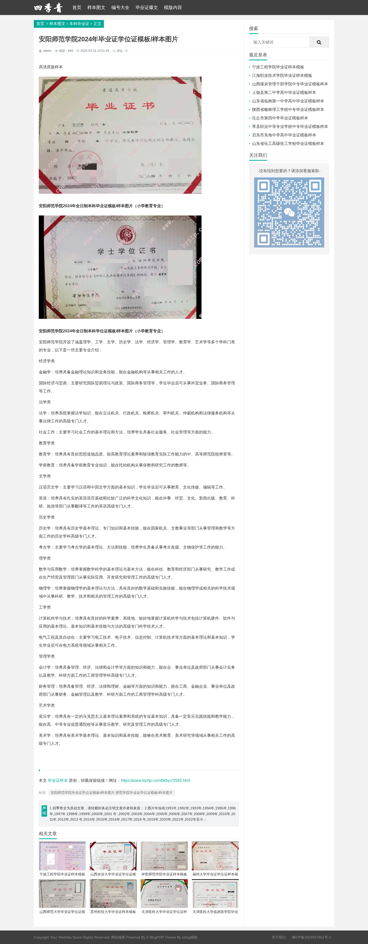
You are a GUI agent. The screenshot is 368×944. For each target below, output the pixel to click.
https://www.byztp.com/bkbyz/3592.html (155, 780)
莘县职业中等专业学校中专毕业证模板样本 (290, 126)
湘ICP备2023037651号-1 (311, 937)
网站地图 (118, 937)
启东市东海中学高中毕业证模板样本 (284, 135)
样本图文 (96, 7)
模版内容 (173, 7)
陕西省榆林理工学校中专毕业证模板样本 (288, 109)
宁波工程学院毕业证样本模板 (278, 67)
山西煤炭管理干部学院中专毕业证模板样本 (290, 84)
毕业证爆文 (146, 7)
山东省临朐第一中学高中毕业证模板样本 (288, 101)
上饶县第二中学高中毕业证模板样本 (284, 92)
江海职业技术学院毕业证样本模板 (282, 75)
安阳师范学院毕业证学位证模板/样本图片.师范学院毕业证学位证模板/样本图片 (112, 793)
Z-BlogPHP (155, 937)
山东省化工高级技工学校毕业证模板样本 (288, 143)
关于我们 (279, 937)
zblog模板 (190, 937)
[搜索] (319, 42)
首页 (76, 7)
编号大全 (120, 7)
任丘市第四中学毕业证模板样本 (280, 118)
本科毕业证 (79, 24)
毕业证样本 (58, 780)
